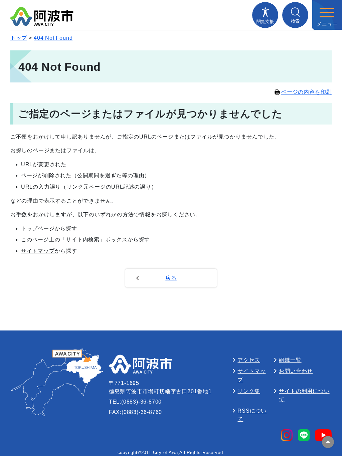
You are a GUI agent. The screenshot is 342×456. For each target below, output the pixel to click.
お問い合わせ (296, 371)
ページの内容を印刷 (306, 92)
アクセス (248, 360)
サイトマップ (38, 251)
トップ (18, 38)
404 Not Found (53, 38)
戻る (171, 278)
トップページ (38, 228)
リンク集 (248, 391)
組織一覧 (290, 360)
